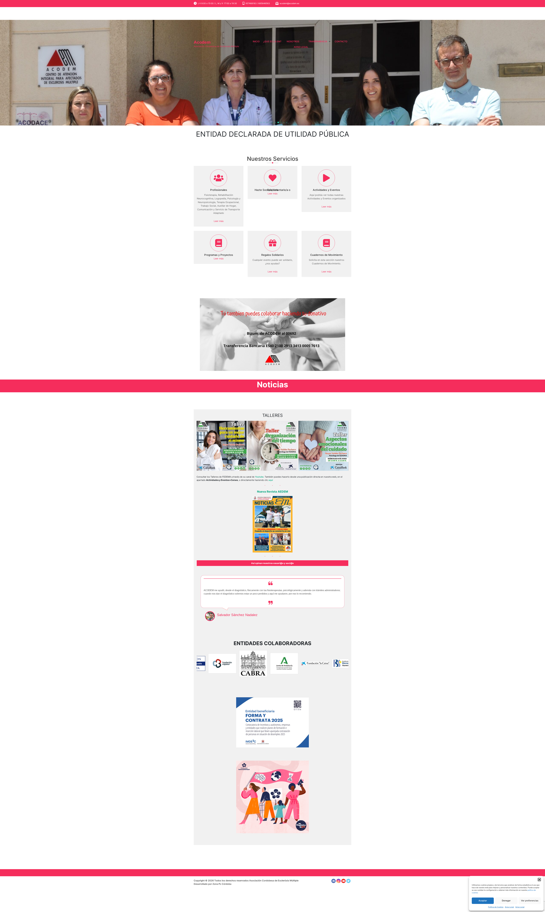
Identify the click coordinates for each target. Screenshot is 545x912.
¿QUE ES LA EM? (272, 41)
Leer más (219, 221)
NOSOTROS (293, 41)
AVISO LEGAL (301, 47)
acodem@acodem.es (289, 3)
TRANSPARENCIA (317, 41)
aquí (271, 480)
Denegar (506, 900)
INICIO (256, 41)
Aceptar (483, 900)
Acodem (202, 42)
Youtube (259, 476)
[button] (539, 879)
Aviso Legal (509, 907)
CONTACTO (341, 41)
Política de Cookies (495, 907)
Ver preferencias (529, 900)
